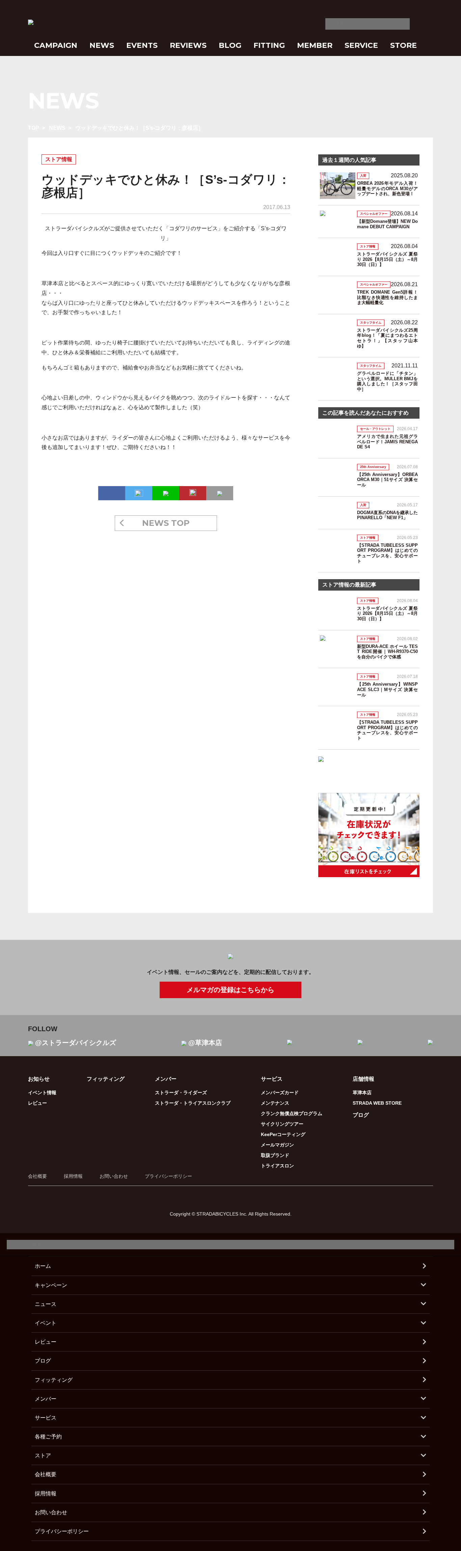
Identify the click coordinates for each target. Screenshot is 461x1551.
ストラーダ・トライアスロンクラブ (193, 1103)
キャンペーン (51, 1285)
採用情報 (73, 1176)
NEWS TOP (166, 523)
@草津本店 (205, 1042)
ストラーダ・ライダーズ (181, 1092)
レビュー (37, 1103)
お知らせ (39, 1079)
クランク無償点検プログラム (291, 1113)
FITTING (269, 45)
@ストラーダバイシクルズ (75, 1042)
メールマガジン (277, 1144)
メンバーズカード (280, 1092)
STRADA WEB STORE (377, 1103)
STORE (403, 45)
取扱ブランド (275, 1155)
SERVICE (361, 45)
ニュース (45, 1304)
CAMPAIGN (55, 45)
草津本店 (362, 1092)
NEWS (101, 45)
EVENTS (142, 45)
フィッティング (106, 1079)
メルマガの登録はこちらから (230, 990)
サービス (45, 1417)
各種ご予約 (48, 1436)
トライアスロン (277, 1165)
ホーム (43, 1266)
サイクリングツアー (282, 1124)
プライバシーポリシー (168, 1176)
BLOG (230, 45)
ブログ (361, 1115)
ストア (43, 1455)
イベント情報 (42, 1092)
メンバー (45, 1399)
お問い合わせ (114, 1176)
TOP (33, 128)
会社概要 (37, 1176)
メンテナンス (275, 1103)
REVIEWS (188, 45)
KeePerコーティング (283, 1134)
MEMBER (314, 45)
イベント (45, 1323)
